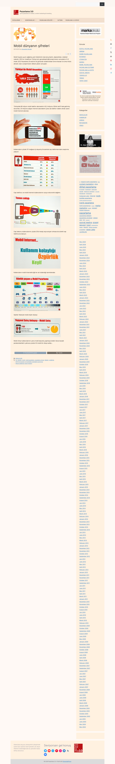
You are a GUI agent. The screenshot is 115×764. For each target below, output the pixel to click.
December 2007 (84, 665)
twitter (81, 227)
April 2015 (82, 479)
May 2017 (82, 415)
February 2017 (83, 423)
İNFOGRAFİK (83, 123)
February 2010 (83, 623)
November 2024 (84, 260)
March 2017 (83, 420)
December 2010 (84, 601)
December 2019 (84, 362)
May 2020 (82, 348)
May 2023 (82, 290)
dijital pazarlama (87, 187)
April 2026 (82, 244)
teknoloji (82, 225)
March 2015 (83, 482)
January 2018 (83, 396)
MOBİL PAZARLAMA (85, 65)
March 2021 (83, 338)
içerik (98, 196)
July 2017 (82, 410)
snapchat (87, 220)
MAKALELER (18, 358)
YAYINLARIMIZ (16, 20)
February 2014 (83, 516)
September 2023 (84, 284)
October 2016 (83, 434)
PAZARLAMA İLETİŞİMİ (86, 67)
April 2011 (82, 594)
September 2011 (84, 583)
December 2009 (84, 625)
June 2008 (82, 655)
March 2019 (83, 372)
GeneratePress (67, 761)
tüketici (46, 360)
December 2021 (84, 324)
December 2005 (84, 708)
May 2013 (82, 538)
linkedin (93, 205)
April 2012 (82, 567)
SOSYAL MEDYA (84, 73)
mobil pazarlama (30, 360)
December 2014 (84, 490)
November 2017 (84, 402)
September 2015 (84, 466)
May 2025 (82, 250)
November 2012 (84, 551)
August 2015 (83, 468)
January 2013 (83, 546)
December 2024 (84, 258)
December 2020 (84, 343)
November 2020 (84, 346)
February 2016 (83, 452)
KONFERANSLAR (29, 20)
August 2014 (83, 500)
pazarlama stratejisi (85, 218)
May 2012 (82, 564)
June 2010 (82, 615)
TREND (81, 78)
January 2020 (83, 359)
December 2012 (84, 548)
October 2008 (83, 649)
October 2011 (83, 580)
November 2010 (84, 604)
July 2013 (82, 532)
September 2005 (84, 716)
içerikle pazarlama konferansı (85, 200)
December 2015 (84, 458)
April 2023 (82, 292)
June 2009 (82, 636)
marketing (83, 208)
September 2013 (84, 530)
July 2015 (82, 471)
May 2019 (82, 367)
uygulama (82, 229)
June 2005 (82, 721)
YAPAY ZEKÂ (83, 81)
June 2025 (82, 247)
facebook (88, 189)
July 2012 (82, 559)
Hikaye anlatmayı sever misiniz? (23, 363)
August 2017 (83, 407)
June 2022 (82, 308)
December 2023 (84, 276)
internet (19, 360)
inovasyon (82, 193)
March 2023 (83, 295)
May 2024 (82, 266)
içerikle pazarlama (85, 198)
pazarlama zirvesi (39, 360)
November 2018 (84, 378)
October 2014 (83, 495)
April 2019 (82, 370)
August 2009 (83, 633)
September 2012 (84, 556)
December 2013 (84, 522)
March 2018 (83, 394)
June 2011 (82, 588)
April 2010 (82, 617)
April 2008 (82, 657)
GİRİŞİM (81, 51)
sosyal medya (85, 222)
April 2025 (82, 252)
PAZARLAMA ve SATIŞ (86, 70)
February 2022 (84, 319)
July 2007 (82, 673)
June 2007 (82, 676)
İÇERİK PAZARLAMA (85, 54)
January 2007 (83, 687)
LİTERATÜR (83, 59)
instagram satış (84, 196)
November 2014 (84, 492)
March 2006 (83, 703)
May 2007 (82, 679)
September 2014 (84, 498)
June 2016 (82, 442)
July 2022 (82, 306)
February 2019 (83, 375)
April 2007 (82, 681)
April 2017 (82, 418)
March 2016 (83, 450)
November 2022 (84, 303)
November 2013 (84, 524)
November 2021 (84, 327)
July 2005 (82, 719)
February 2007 (84, 684)
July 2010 (82, 612)
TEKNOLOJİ (83, 75)
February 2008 (84, 663)
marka (97, 205)
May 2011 (82, 591)
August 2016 (83, 436)
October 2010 (83, 607)
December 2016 (84, 428)
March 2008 (83, 660)
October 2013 (83, 527)
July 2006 (82, 695)
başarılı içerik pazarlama (89, 182)
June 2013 (82, 535)
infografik (97, 191)
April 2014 (82, 511)
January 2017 (83, 426)
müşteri (94, 208)
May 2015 (82, 476)
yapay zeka (90, 229)
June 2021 (82, 330)
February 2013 (83, 543)
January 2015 (83, 487)
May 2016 (82, 444)
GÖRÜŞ (81, 120)
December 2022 (84, 300)
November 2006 (84, 689)
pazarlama (85, 213)
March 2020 (83, 354)
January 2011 (83, 599)
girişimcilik (94, 189)
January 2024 (83, 274)
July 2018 (82, 386)
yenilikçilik (83, 232)
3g (16, 360)
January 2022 (83, 322)
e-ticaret (81, 189)
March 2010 (83, 620)
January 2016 (83, 455)
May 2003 (82, 727)
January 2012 (83, 572)
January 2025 (83, 255)
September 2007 (84, 668)
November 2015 (84, 460)
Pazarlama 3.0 (26, 11)
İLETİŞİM (60, 20)
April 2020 (82, 351)
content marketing (86, 184)
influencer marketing (89, 191)
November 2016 (84, 431)
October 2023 (83, 282)
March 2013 (83, 540)
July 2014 (82, 503)
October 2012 (83, 554)
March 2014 (83, 514)
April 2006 (82, 700)
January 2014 (83, 519)
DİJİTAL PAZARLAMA (86, 49)
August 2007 (83, 671)
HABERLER (82, 117)
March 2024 (83, 271)
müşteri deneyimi (84, 210)
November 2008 (84, 647)
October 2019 (83, 364)
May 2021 (82, 332)
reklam (95, 218)
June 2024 (82, 263)
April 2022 (82, 314)
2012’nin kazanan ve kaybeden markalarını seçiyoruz (29, 361)
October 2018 (83, 380)
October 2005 (83, 713)
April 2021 (82, 335)
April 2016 (82, 447)
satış (80, 220)
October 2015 (83, 463)
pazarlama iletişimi (85, 216)
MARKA (81, 62)
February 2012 (83, 570)
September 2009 (84, 631)
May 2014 (82, 508)
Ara (76, 1)
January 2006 (83, 705)
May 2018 (82, 388)
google (81, 191)
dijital (96, 184)
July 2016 (82, 439)
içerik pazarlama (86, 203)
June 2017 (82, 412)
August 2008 (83, 652)
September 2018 (84, 383)
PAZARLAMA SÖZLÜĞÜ (46, 20)
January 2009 (83, 641)
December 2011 (84, 575)
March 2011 (83, 596)
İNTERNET (82, 57)
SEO (84, 220)
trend (89, 225)
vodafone (51, 360)
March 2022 (83, 316)
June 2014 (82, 506)
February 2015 (83, 484)
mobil (23, 360)
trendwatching (94, 225)
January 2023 (83, 298)
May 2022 (82, 311)
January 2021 (83, 340)
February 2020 (84, 356)
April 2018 (82, 391)
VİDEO (81, 125)
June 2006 (82, 697)
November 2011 (84, 578)
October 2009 (83, 628)
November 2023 (84, 279)
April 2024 (82, 268)
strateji (95, 222)
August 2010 (83, 609)
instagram (89, 193)
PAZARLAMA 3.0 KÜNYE (72, 20)
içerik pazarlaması (85, 206)
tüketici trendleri (93, 227)
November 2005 (84, 711)
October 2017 (83, 404)
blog (99, 182)
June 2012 (82, 562)
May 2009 (82, 639)
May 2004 (82, 724)
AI (79, 182)
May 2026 (82, 242)
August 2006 (83, 692)
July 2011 (82, 586)
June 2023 (82, 287)
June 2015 (82, 474)
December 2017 (84, 399)
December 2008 (84, 644)
